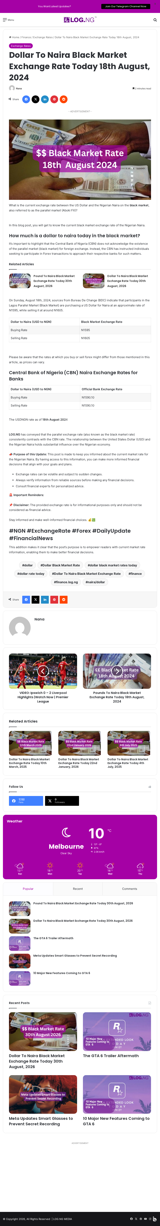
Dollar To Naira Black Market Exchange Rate (87, 574)
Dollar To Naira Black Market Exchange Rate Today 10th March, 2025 (29, 763)
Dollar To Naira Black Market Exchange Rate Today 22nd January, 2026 (78, 763)
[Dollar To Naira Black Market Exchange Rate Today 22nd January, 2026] (80, 743)
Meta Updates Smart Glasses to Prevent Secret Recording (75, 956)
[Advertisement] (80, 1178)
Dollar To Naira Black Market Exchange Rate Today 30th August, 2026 (127, 281)
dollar (28, 565)
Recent (78, 889)
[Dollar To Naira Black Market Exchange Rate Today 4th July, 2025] (129, 743)
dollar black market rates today (113, 565)
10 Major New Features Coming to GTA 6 (61, 973)
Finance (26, 37)
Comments (129, 889)
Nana (19, 88)
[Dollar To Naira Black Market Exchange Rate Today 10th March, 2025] (30, 743)
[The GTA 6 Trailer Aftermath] (19, 943)
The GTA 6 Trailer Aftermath (53, 938)
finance (136, 574)
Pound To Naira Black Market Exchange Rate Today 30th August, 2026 (54, 281)
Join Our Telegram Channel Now (125, 6)
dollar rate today (31, 574)
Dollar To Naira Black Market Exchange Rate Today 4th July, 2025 (128, 763)
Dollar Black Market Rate (61, 565)
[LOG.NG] (80, 20)
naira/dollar (96, 582)
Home (15, 37)
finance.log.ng (67, 582)
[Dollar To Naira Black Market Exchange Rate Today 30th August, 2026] (93, 280)
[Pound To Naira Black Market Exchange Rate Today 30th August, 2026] (20, 280)
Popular (28, 889)
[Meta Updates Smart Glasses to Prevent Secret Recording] (19, 961)
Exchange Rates (43, 37)
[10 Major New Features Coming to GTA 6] (19, 978)
